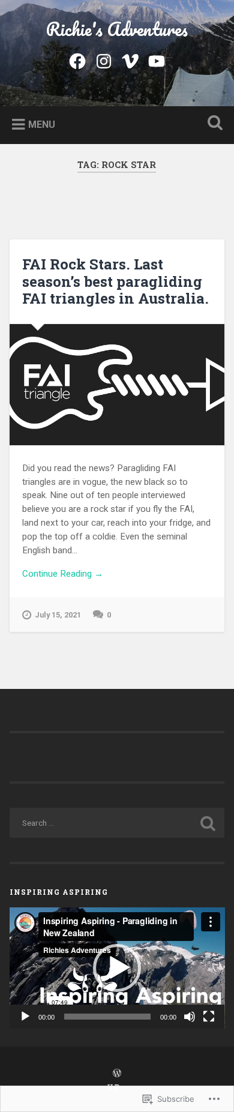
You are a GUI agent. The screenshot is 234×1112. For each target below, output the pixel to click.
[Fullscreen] (209, 1017)
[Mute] (190, 1017)
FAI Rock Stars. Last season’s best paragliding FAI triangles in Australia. (115, 281)
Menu (41, 124)
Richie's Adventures (117, 29)
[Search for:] (117, 823)
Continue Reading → (62, 573)
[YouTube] (156, 59)
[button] (117, 968)
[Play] (25, 1017)
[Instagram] (103, 59)
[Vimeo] (130, 59)
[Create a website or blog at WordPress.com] (117, 1073)
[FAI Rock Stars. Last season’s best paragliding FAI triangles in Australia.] (117, 384)
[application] (117, 968)
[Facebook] (77, 59)
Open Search (213, 124)
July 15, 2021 (58, 614)
